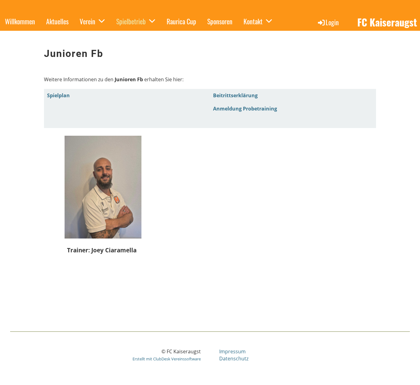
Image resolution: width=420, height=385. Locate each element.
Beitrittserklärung (235, 95)
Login (332, 22)
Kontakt (253, 21)
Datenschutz (233, 358)
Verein (87, 21)
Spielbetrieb (131, 21)
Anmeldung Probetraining (245, 108)
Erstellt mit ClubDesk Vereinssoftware (167, 359)
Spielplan (58, 95)
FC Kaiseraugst (387, 22)
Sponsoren (219, 21)
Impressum (232, 351)
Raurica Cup (181, 21)
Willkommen (20, 21)
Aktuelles (57, 21)
